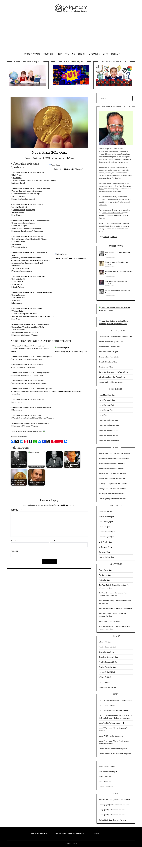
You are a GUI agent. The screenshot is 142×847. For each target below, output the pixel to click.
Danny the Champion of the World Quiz (113, 372)
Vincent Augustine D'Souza (63, 158)
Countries (48, 54)
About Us (34, 834)
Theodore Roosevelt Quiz (108, 657)
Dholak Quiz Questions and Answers (112, 499)
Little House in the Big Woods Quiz (112, 377)
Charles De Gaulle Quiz (107, 667)
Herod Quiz (103, 415)
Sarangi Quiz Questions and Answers (112, 489)
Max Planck (17, 215)
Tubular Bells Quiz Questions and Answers (114, 453)
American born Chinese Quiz (109, 347)
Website (14, 551)
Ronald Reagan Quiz (106, 537)
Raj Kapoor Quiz (105, 575)
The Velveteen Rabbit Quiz (108, 357)
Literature (94, 54)
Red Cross (16, 319)
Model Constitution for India (112, 213)
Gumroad (113, 237)
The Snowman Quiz (106, 367)
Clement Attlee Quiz (106, 652)
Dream (125, 186)
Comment (16, 510)
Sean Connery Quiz (106, 522)
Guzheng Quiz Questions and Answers (113, 484)
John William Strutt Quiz (108, 772)
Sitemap (96, 834)
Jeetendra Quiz (104, 580)
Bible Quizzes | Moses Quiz (109, 440)
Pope (120, 186)
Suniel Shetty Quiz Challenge (109, 621)
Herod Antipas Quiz (106, 410)
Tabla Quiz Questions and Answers (111, 494)
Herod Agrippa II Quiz (107, 400)
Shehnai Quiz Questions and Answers (112, 473)
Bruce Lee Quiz (104, 527)
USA (67, 54)
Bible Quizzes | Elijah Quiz (108, 420)
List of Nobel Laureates (107, 705)
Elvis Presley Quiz (105, 542)
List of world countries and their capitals (113, 710)
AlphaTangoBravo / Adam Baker (30, 431)
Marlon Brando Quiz (106, 517)
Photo (13, 431)
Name (14, 541)
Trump (101, 189)
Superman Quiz (104, 552)
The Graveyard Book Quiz (108, 352)
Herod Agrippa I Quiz (106, 405)
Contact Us (43, 834)
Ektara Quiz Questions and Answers (112, 479)
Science (82, 54)
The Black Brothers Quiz (108, 362)
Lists (105, 54)
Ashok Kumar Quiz (105, 570)
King (116, 186)
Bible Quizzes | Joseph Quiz (109, 425)
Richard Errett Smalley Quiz (109, 767)
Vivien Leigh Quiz (105, 547)
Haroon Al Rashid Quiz (107, 672)
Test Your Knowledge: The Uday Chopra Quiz (115, 608)
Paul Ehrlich (17, 178)
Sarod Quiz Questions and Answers (112, 468)
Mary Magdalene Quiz (107, 395)
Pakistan (35, 332)
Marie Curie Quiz (105, 777)
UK (73, 54)
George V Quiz (104, 682)
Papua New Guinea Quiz (107, 687)
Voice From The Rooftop (112, 178)
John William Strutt (19, 207)
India (59, 54)
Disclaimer (70, 834)
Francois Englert (19, 210)
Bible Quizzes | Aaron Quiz (108, 435)
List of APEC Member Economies (111, 736)
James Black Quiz (105, 782)
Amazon (106, 237)
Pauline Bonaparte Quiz (107, 647)
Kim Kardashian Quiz (106, 557)
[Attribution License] (44, 431)
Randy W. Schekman (34, 180)
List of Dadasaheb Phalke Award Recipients (115, 754)
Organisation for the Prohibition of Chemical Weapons (33, 316)
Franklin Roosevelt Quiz (108, 662)
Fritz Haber (16, 244)
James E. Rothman (19, 180)
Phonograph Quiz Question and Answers (114, 458)
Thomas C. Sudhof (49, 180)
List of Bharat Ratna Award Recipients (113, 749)
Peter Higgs (30, 210)
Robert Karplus (18, 239)
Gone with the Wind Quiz (108, 512)
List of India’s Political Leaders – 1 (111, 723)
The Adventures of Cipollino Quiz (111, 342)
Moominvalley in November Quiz (111, 382)
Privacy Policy (61, 834)
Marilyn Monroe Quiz (107, 532)
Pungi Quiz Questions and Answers (112, 463)
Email (53, 541)
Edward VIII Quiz (105, 642)
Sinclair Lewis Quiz (106, 787)
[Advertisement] (71, 34)
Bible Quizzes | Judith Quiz (108, 430)
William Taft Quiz (105, 677)
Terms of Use (80, 834)
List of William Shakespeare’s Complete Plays (115, 337)
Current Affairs (32, 54)
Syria (42, 327)
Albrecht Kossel (18, 183)
